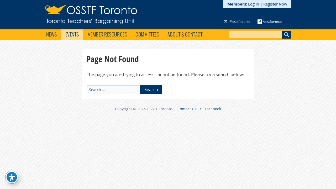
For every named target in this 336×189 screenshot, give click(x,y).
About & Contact (184, 34)
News (51, 34)
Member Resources (107, 34)
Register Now (275, 4)
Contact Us (186, 108)
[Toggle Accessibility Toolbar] (12, 177)
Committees (147, 34)
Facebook (213, 108)
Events (72, 34)
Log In (253, 4)
